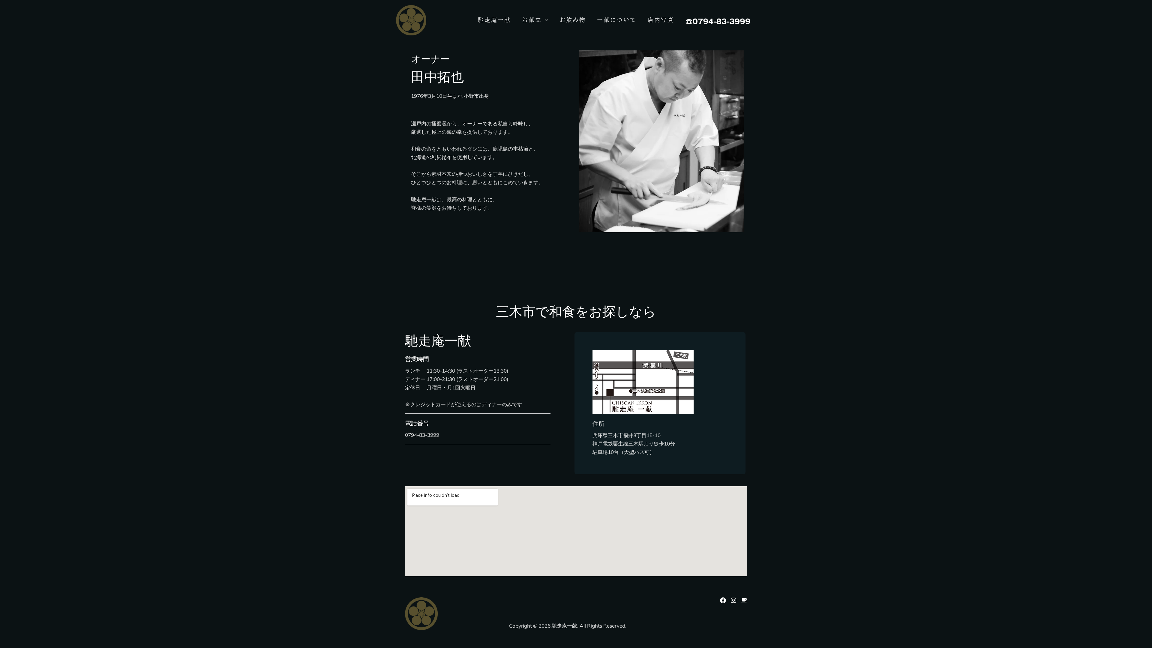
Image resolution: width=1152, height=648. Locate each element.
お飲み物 (573, 19)
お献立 (532, 19)
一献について (617, 19)
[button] (545, 19)
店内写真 (661, 19)
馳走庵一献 (494, 19)
